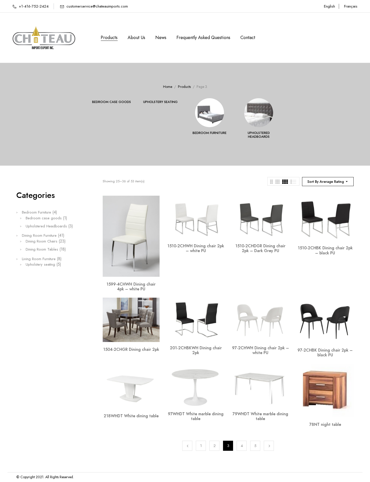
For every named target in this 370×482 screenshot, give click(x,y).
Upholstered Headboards (259, 135)
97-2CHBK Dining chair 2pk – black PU (325, 352)
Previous (187, 446)
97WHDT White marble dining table (196, 416)
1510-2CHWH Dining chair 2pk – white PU (195, 248)
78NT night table (325, 424)
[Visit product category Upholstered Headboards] (258, 112)
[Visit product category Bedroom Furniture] (209, 112)
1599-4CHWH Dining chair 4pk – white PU (131, 286)
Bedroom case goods (111, 102)
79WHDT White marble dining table (260, 416)
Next (269, 446)
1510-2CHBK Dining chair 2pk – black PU (325, 250)
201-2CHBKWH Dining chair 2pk (196, 350)
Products (184, 86)
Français (350, 6)
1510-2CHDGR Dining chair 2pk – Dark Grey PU (260, 248)
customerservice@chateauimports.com (97, 6)
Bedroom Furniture (210, 133)
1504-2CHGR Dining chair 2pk (131, 349)
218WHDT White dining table (131, 416)
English (329, 6)
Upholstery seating (160, 102)
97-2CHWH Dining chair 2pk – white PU (260, 350)
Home (167, 86)
